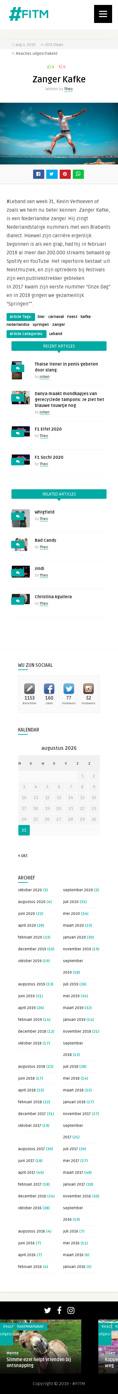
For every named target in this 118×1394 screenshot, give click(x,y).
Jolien (44, 377)
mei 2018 (71, 1078)
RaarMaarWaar (30, 1326)
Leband (55, 333)
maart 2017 (73, 1172)
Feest (72, 316)
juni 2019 (26, 996)
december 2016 (32, 1196)
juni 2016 (26, 1243)
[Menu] (103, 14)
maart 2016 (73, 1255)
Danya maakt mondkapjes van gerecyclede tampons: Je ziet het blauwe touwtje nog (69, 399)
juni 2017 (26, 1160)
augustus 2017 (31, 1149)
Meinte (13, 1353)
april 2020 (27, 925)
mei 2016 (71, 1243)
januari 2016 (74, 1266)
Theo (68, 89)
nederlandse (18, 324)
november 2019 (77, 949)
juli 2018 (70, 1066)
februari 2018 (30, 1102)
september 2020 (78, 890)
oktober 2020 (30, 890)
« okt (23, 855)
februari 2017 (30, 1184)
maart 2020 (73, 925)
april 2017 (26, 1172)
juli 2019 (70, 984)
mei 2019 (71, 996)
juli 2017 (70, 1149)
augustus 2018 (31, 1066)
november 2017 (77, 1113)
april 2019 (27, 1007)
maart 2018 (73, 1090)
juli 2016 (70, 1231)
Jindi (39, 568)
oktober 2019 (30, 961)
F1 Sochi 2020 (49, 457)
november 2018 (77, 1031)
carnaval (56, 316)
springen (41, 324)
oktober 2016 (30, 1208)
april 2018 (27, 1090)
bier (41, 316)
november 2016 (77, 1196)
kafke (86, 316)
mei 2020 (71, 913)
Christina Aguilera (53, 597)
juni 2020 (26, 913)
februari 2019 (30, 1019)
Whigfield (44, 512)
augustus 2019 (31, 984)
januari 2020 (74, 937)
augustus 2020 (32, 901)
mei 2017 (71, 1160)
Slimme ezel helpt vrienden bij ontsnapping (39, 1362)
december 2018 (32, 1031)
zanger (58, 324)
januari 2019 (74, 1019)
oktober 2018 (30, 1043)
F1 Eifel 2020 (48, 429)
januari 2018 (74, 1102)
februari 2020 (30, 937)
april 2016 (27, 1255)
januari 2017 (74, 1184)
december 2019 (32, 949)
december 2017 (32, 1113)
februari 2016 (30, 1266)
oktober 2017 (29, 1125)
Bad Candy (45, 540)
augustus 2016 (31, 1231)
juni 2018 (26, 1078)
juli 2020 (71, 901)
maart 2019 (73, 1007)
